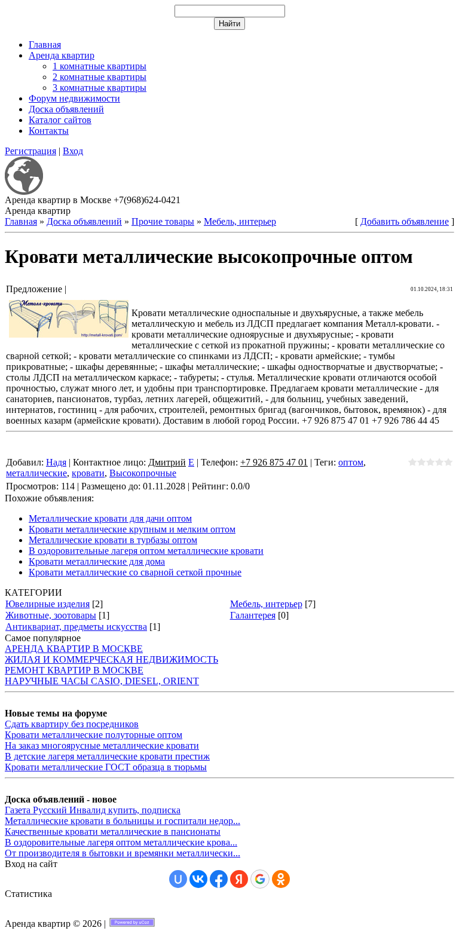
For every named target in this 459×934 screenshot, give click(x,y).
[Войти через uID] (178, 879)
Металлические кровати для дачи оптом (110, 518)
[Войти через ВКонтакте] (198, 879)
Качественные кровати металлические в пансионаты (113, 831)
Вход (73, 151)
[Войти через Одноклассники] (281, 879)
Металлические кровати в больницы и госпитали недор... (122, 821)
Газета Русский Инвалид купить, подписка (92, 810)
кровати (88, 473)
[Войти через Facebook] (219, 879)
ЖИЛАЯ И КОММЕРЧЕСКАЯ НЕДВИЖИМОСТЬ (111, 659)
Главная (21, 221)
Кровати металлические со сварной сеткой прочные (135, 572)
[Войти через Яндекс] (239, 879)
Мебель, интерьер (240, 221)
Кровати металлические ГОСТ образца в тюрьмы (106, 767)
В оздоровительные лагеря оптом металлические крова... (121, 842)
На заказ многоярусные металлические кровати (102, 745)
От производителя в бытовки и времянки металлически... (122, 853)
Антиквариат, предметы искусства (76, 626)
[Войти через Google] (260, 879)
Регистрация (30, 151)
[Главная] (24, 191)
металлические (36, 473)
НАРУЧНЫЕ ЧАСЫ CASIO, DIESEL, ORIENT (102, 681)
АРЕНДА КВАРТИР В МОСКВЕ (74, 649)
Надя (56, 462)
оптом (350, 462)
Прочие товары (162, 221)
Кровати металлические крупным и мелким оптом (132, 529)
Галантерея (253, 615)
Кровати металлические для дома (97, 561)
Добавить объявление (404, 221)
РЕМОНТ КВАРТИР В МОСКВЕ (74, 670)
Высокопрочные (142, 473)
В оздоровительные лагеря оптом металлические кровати (146, 551)
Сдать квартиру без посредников (72, 724)
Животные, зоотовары (50, 615)
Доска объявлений (84, 221)
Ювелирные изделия (47, 604)
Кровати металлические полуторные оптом (93, 735)
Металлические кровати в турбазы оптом (113, 540)
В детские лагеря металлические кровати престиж (107, 756)
